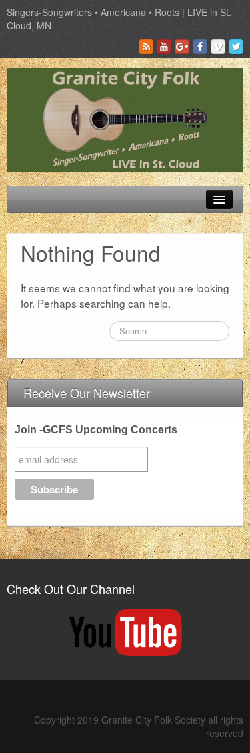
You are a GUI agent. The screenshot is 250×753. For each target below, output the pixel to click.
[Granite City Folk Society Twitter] (236, 46)
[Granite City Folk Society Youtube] (164, 46)
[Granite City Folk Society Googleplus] (182, 46)
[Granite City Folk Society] (125, 118)
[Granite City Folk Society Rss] (146, 46)
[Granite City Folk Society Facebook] (200, 46)
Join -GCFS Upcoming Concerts (96, 429)
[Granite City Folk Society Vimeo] (218, 46)
